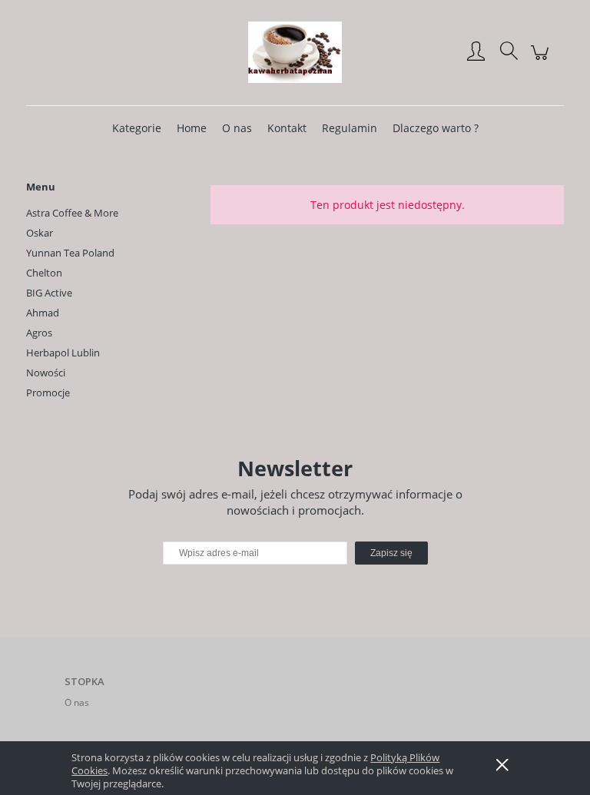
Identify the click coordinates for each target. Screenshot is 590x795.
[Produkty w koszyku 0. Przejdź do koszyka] (542, 60)
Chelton (44, 273)
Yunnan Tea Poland (70, 253)
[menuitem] (136, 128)
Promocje (48, 392)
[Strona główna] (295, 52)
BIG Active (49, 293)
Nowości (45, 372)
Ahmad (42, 313)
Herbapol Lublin (63, 352)
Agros (39, 333)
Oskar (39, 233)
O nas (77, 702)
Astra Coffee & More (72, 213)
